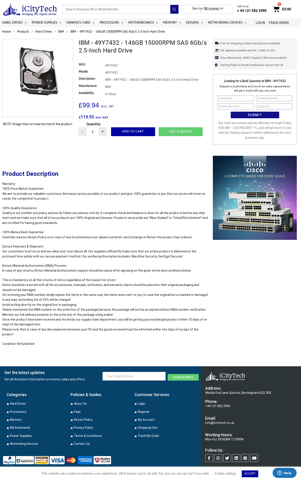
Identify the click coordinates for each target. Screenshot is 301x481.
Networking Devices (225, 22)
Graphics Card (78, 22)
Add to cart (133, 131)
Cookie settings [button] (225, 473)
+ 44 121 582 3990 (251, 11)
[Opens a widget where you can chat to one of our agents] (284, 473)
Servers (192, 22)
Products (23, 31)
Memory (170, 22)
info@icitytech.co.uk (219, 423)
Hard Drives (12, 22)
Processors (109, 22)
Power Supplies (44, 22)
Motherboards (141, 22)
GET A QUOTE (180, 131)
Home (6, 31)
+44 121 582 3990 (217, 406)
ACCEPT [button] (250, 473)
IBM (61, 31)
